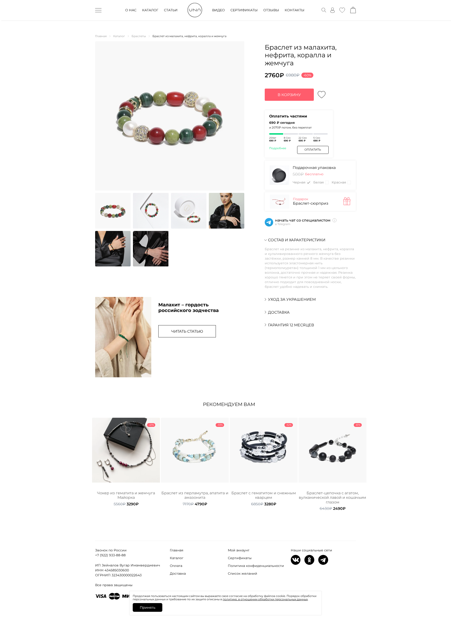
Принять (147, 607)
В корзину (289, 95)
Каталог (176, 558)
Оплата (176, 566)
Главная (176, 550)
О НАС (130, 10)
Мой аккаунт (238, 550)
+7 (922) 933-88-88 (110, 555)
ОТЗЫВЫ (271, 10)
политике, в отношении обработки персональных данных (265, 599)
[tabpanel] (126, 462)
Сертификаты (240, 558)
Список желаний (242, 573)
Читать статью (187, 331)
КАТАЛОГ (150, 10)
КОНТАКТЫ (294, 10)
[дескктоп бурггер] (98, 10)
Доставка (178, 573)
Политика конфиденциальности (256, 566)
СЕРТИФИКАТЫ (244, 10)
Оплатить (312, 149)
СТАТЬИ (171, 10)
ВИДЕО (218, 10)
